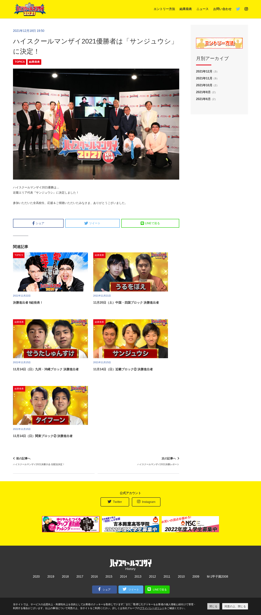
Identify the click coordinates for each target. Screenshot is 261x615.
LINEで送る (152, 223)
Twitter (117, 501)
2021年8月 (203, 92)
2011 (167, 576)
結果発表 (186, 9)
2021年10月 (204, 85)
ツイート (95, 223)
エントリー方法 (164, 9)
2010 (181, 576)
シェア (40, 223)
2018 (65, 576)
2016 (94, 576)
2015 (108, 576)
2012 (152, 576)
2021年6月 (203, 99)
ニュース (202, 9)
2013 (138, 576)
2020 (36, 576)
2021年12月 (204, 71)
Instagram (148, 501)
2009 (195, 576)
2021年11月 (204, 78)
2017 (79, 576)
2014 (123, 576)
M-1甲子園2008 (217, 576)
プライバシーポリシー (152, 608)
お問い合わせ (222, 9)
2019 (50, 576)
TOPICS (20, 61)
